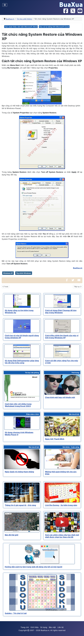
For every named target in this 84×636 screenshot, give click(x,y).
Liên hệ (60, 627)
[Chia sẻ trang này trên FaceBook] (67, 280)
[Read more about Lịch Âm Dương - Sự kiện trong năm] (62, 492)
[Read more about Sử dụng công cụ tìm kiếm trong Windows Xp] (21, 301)
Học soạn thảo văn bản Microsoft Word (21, 27)
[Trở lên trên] (80, 632)
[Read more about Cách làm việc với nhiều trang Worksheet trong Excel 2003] (21, 388)
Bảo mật (52, 627)
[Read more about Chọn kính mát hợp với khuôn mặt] (62, 385)
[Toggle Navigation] (4, 5)
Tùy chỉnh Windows (23, 273)
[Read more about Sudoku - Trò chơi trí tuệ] (42, 592)
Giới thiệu (34, 627)
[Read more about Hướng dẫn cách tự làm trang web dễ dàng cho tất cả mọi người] (42, 554)
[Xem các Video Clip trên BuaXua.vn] (79, 280)
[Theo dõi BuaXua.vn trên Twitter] (73, 11)
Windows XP (8, 273)
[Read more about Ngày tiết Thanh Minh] (62, 426)
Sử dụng (43, 627)
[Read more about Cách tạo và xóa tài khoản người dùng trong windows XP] (21, 326)
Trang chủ (25, 627)
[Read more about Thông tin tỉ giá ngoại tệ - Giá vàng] (21, 492)
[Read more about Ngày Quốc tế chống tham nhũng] (21, 459)
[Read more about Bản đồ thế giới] (21, 522)
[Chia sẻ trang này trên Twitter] (73, 280)
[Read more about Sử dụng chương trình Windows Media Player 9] (21, 423)
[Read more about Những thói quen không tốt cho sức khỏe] (62, 459)
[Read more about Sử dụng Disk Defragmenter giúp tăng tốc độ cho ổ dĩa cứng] (21, 351)
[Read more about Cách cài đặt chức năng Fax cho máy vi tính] (62, 351)
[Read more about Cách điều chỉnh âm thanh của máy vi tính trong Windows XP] (62, 326)
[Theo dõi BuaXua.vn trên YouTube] (80, 11)
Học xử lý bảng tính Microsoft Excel (54, 27)
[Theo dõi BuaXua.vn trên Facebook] (65, 11)
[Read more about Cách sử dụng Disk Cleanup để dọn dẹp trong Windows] (62, 301)
